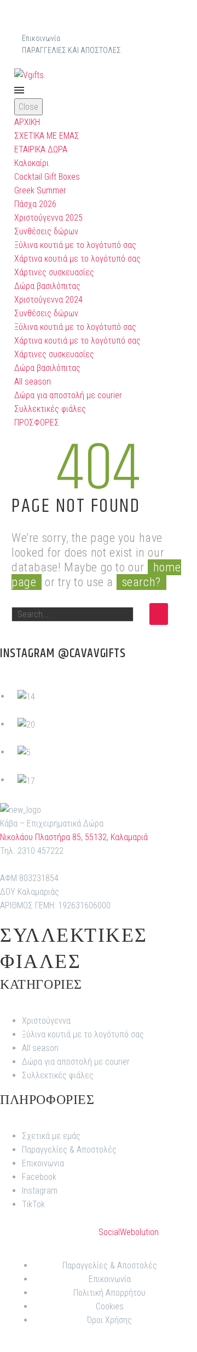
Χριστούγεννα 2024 (48, 299)
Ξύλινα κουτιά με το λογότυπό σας (75, 245)
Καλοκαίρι (31, 163)
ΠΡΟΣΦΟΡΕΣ (36, 422)
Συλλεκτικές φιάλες (50, 409)
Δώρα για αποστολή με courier (68, 395)
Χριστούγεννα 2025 (48, 217)
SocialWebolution (129, 1232)
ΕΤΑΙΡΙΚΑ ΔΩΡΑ (40, 149)
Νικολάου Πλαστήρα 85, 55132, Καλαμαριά (74, 837)
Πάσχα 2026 (35, 204)
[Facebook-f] (85, 19)
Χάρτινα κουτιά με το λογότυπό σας (77, 258)
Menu (19, 90)
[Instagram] (112, 19)
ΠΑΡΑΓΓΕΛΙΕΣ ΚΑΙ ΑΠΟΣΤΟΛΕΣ (71, 50)
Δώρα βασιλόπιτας (47, 286)
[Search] (158, 614)
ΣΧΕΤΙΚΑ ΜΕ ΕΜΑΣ (46, 136)
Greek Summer (40, 190)
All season (32, 381)
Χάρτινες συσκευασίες (54, 272)
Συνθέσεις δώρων (46, 231)
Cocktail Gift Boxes (47, 177)
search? (141, 582)
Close (28, 107)
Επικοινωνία (41, 38)
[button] (176, 74)
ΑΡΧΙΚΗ (27, 122)
